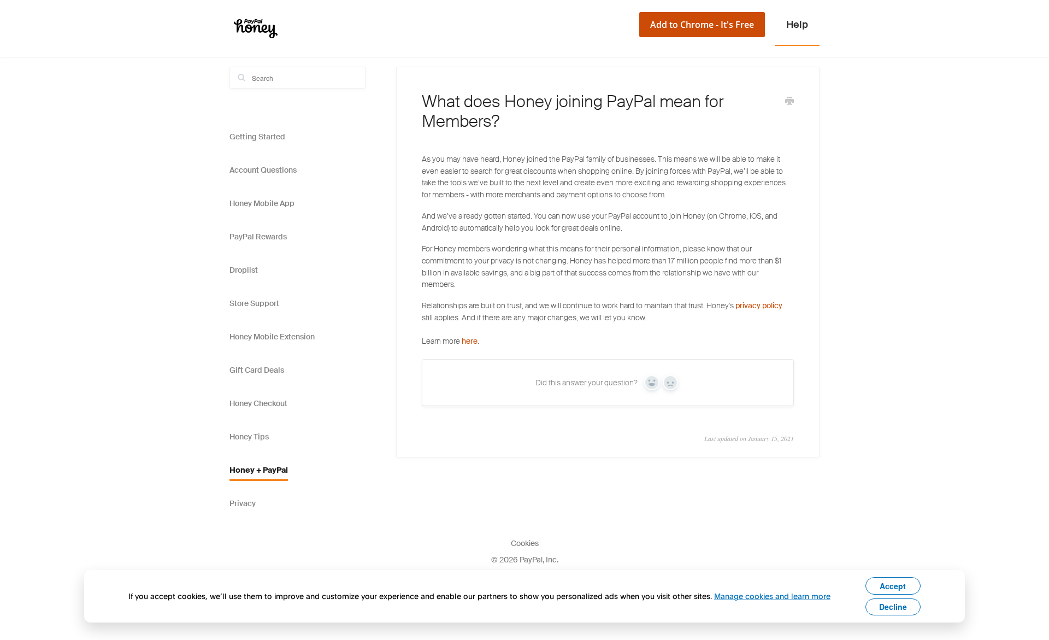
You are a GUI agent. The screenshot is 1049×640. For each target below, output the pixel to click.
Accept (893, 585)
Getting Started (257, 137)
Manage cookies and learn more (772, 596)
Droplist (243, 270)
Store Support (254, 303)
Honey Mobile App (261, 203)
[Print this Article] (789, 102)
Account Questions (263, 170)
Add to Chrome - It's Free (702, 25)
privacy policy (758, 305)
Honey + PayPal (258, 470)
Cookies (525, 543)
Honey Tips (249, 437)
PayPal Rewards (258, 237)
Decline (893, 606)
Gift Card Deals (256, 370)
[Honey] (255, 28)
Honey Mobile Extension (272, 337)
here (470, 341)
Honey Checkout (258, 403)
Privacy (242, 503)
